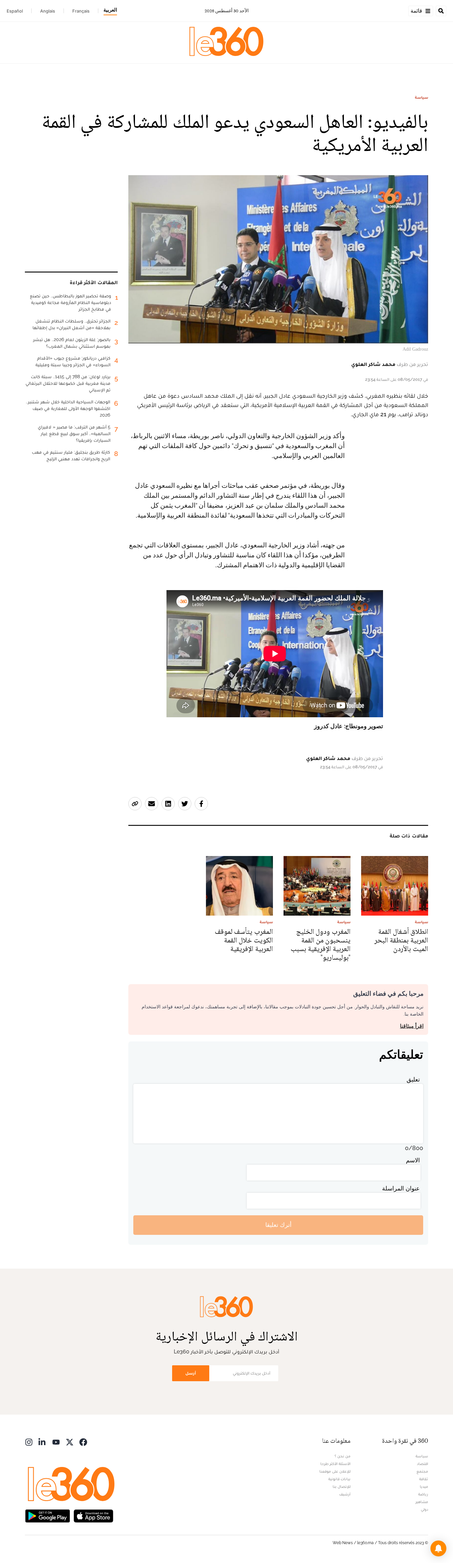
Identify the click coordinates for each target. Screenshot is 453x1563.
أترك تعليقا (278, 1224)
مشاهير (422, 1501)
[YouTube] (56, 1441)
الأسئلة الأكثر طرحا (335, 1463)
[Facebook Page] (83, 1441)
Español (15, 11)
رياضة (423, 1494)
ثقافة (423, 1479)
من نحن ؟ (343, 1456)
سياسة (421, 97)
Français (81, 11)
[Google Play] (47, 1515)
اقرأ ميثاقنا (411, 1026)
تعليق (413, 1079)
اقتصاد (422, 1463)
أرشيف (345, 1494)
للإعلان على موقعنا (335, 1471)
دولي (424, 1509)
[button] (438, 1548)
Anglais (47, 11)
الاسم (413, 1160)
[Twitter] (70, 1441)
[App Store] (93, 1515)
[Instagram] (29, 1441)
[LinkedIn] (42, 1441)
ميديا (424, 1486)
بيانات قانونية (339, 1479)
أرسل (190, 1373)
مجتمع (422, 1471)
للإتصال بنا (342, 1486)
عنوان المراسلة (401, 1188)
